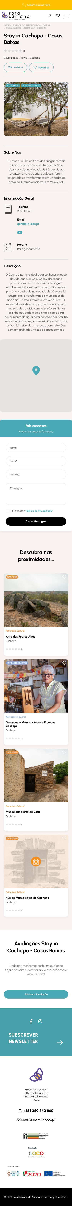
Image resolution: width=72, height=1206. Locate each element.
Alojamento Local (34, 28)
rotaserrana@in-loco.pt (36, 1119)
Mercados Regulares (16, 716)
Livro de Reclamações (36, 1096)
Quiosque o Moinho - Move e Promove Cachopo (30, 724)
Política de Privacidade (36, 1093)
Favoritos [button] (43, 67)
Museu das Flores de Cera (23, 811)
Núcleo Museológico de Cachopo (27, 897)
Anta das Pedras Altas (20, 636)
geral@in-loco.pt (28, 224)
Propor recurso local (36, 1089)
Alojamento (13, 28)
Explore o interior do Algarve (31, 25)
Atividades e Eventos (17, 663)
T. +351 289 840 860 (36, 1111)
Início (7, 25)
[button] (67, 15)
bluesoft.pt (60, 1197)
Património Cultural (15, 630)
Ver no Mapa (15, 67)
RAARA (36, 1100)
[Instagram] (40, 1021)
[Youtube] (19, 232)
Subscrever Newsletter (23, 1038)
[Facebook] (31, 1021)
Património (12, 577)
